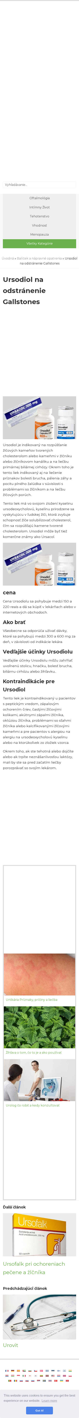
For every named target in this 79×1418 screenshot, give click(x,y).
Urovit (10, 1345)
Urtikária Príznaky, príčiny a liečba (31, 1000)
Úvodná (8, 258)
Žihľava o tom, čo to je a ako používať (34, 1052)
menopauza (39, 234)
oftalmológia (40, 198)
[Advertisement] (39, 48)
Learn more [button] (49, 1400)
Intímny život (39, 207)
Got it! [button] (39, 1410)
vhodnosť (39, 225)
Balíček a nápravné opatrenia (39, 258)
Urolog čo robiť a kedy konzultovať (33, 1105)
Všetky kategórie (39, 243)
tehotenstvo (39, 216)
